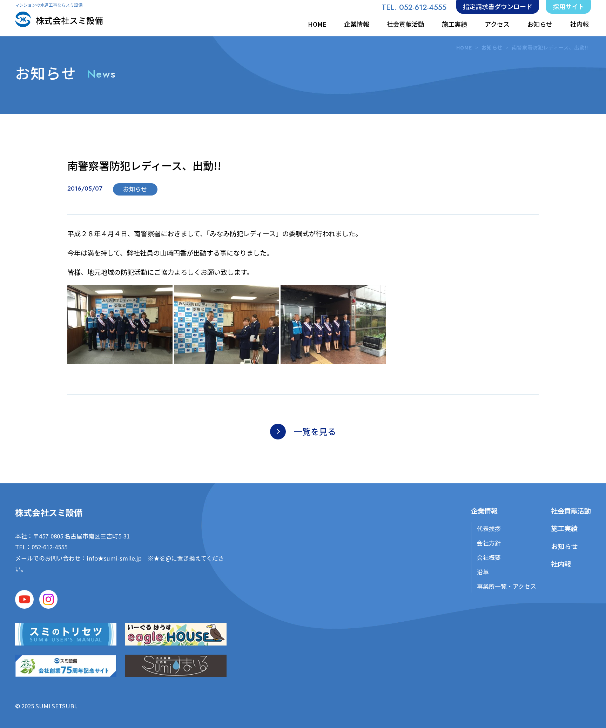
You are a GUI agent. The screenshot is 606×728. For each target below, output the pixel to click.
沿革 (483, 572)
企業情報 (356, 23)
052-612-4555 (49, 547)
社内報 (579, 23)
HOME (317, 23)
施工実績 (454, 23)
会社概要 (489, 557)
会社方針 (489, 543)
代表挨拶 (489, 528)
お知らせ (539, 23)
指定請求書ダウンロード (497, 6)
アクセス (497, 23)
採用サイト (568, 6)
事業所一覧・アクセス (506, 586)
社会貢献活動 (405, 23)
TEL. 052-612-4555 (414, 7)
